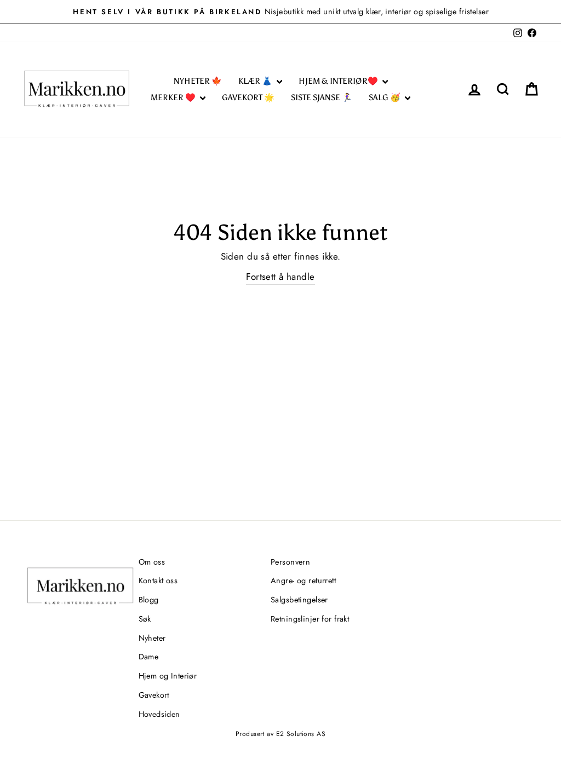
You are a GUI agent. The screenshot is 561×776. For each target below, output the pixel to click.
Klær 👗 (256, 81)
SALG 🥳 (385, 97)
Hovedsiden (159, 714)
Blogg (149, 599)
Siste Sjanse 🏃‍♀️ (321, 97)
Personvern (290, 561)
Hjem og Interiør (168, 675)
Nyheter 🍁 (198, 81)
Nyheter (152, 638)
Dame (149, 656)
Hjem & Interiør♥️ (339, 81)
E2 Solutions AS (300, 734)
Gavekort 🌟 (248, 97)
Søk (145, 618)
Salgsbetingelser (299, 599)
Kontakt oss (158, 580)
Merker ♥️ (174, 97)
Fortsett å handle (280, 276)
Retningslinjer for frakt (310, 618)
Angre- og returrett (303, 580)
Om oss (152, 561)
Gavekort (154, 694)
